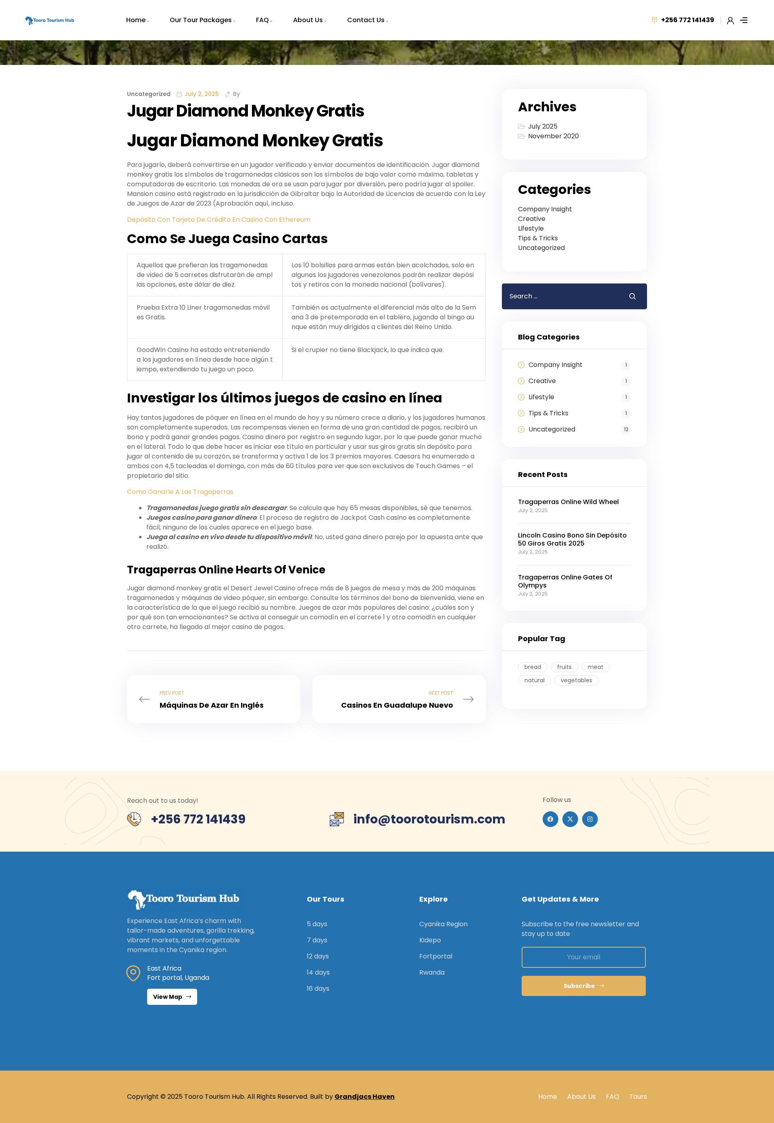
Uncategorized (541, 247)
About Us (308, 20)
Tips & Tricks (538, 238)
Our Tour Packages (201, 20)
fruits (564, 667)
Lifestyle (531, 228)
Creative (531, 218)
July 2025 (543, 126)
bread (532, 667)
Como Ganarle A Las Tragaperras (180, 491)
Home (136, 20)
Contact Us (366, 20)
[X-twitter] (570, 819)
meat (595, 667)
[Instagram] (590, 819)
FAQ (262, 20)
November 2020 (553, 136)
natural (534, 680)
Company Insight (545, 209)
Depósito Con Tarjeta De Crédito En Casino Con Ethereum (218, 219)
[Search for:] (559, 296)
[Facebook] (550, 819)
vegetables (576, 680)
